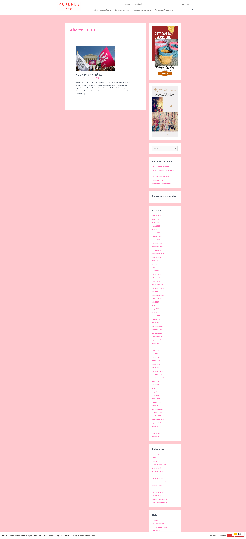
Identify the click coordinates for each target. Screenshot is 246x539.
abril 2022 (155, 395)
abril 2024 (155, 312)
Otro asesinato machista (161, 167)
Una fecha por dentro (159, 503)
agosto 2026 (156, 216)
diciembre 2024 (157, 285)
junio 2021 (155, 430)
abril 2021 (155, 437)
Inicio (128, 4)
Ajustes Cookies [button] (212, 536)
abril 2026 (155, 229)
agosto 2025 (156, 257)
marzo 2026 (156, 233)
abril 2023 (155, 354)
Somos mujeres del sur (160, 499)
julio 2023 (155, 343)
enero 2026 (156, 240)
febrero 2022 (156, 402)
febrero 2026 (156, 236)
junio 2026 (155, 223)
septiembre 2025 (158, 254)
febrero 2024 (157, 319)
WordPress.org (157, 531)
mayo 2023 (156, 350)
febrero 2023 (156, 361)
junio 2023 (155, 347)
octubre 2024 (157, 292)
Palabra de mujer (141, 10)
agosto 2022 (156, 381)
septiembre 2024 (158, 295)
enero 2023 (156, 364)
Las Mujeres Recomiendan (161, 482)
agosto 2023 (156, 340)
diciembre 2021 (157, 409)
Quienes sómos (121, 10)
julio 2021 (155, 426)
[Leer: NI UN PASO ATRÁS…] (95, 58)
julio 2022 (155, 385)
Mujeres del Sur (157, 485)
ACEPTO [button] (230, 536)
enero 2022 (156, 406)
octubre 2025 (157, 250)
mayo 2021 (156, 433)
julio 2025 (155, 261)
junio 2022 (155, 388)
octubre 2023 (157, 333)
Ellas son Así (156, 468)
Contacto (139, 4)
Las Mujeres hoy (157, 478)
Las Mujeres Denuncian (160, 475)
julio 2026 (155, 219)
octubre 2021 (156, 416)
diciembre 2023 (157, 326)
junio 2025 (155, 264)
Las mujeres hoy (101, 10)
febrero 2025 (156, 278)
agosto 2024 (156, 299)
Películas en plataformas (160, 177)
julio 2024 (155, 302)
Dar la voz (79, 78)
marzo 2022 (156, 399)
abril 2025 (155, 271)
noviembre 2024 (158, 288)
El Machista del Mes (159, 465)
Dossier (154, 461)
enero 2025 (156, 281)
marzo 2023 (156, 357)
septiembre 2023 (158, 337)
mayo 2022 (156, 392)
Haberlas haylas (157, 471)
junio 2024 (156, 305)
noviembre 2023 (157, 330)
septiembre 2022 (158, 378)
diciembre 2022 (157, 368)
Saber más (222, 536)
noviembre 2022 (157, 371)
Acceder (155, 520)
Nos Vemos (156, 489)
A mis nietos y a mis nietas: (161, 184)
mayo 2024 (156, 309)
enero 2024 (156, 323)
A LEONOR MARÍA (158, 180)
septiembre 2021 (158, 419)
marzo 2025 (156, 274)
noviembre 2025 (158, 247)
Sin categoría (156, 496)
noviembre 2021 (157, 412)
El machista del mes (164, 10)
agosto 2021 (156, 423)
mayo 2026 (156, 226)
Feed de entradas (158, 524)
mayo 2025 (156, 267)
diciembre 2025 (157, 243)
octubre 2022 (157, 375)
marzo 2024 (156, 316)
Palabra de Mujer (89, 78)
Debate (154, 458)
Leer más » (79, 98)
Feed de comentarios (159, 527)
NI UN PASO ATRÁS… (89, 74)
